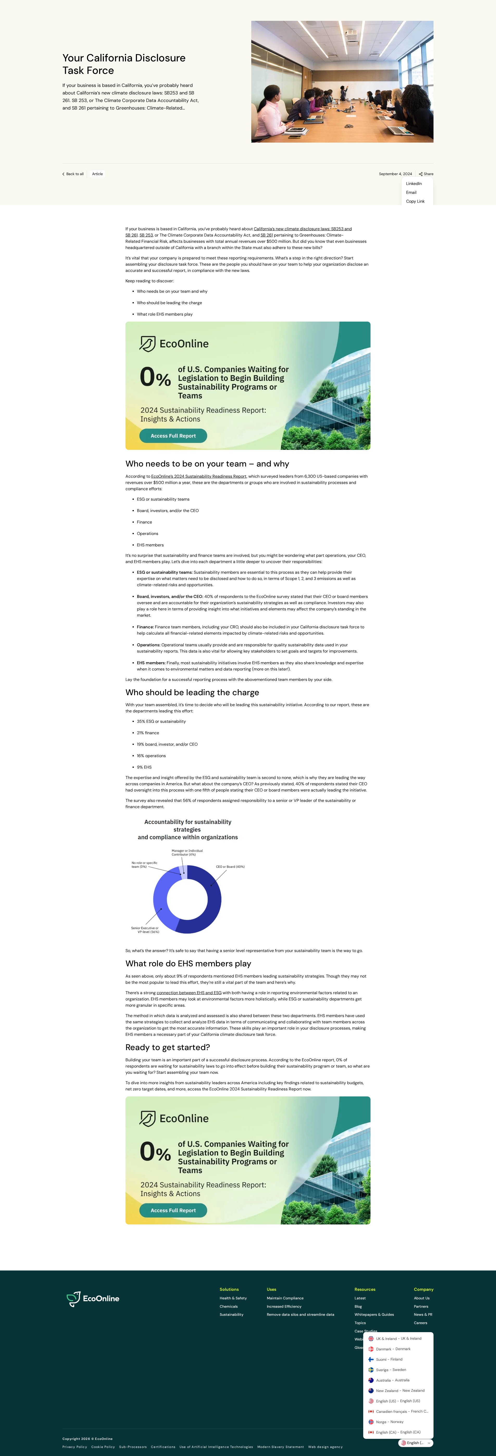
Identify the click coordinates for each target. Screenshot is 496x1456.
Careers (420, 1322)
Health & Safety (233, 1298)
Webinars (363, 1339)
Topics (360, 1322)
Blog (358, 1306)
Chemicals (229, 1306)
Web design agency (325, 1447)
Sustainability (231, 1314)
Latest (360, 1298)
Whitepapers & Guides (374, 1314)
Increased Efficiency (284, 1306)
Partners (421, 1306)
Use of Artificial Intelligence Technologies (216, 1447)
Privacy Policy (74, 1447)
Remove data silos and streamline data (300, 1314)
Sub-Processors (133, 1447)
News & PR (423, 1314)
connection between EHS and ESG (189, 992)
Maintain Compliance (285, 1298)
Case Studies (366, 1331)
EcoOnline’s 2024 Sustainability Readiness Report (199, 476)
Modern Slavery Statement (281, 1447)
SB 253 (146, 235)
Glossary (362, 1347)
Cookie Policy (103, 1447)
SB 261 (267, 235)
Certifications (163, 1447)
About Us (422, 1298)
